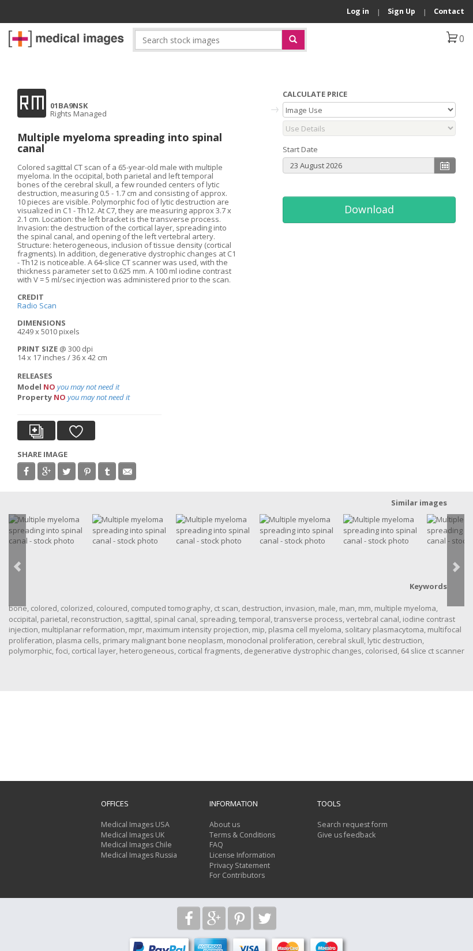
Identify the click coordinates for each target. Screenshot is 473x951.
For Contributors (237, 875)
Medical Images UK (132, 835)
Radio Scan (37, 305)
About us (224, 824)
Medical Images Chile (136, 845)
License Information (242, 855)
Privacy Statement (239, 865)
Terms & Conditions (242, 835)
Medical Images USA (135, 824)
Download (369, 209)
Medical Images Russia (139, 855)
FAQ (216, 845)
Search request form (352, 824)
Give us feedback (346, 835)
